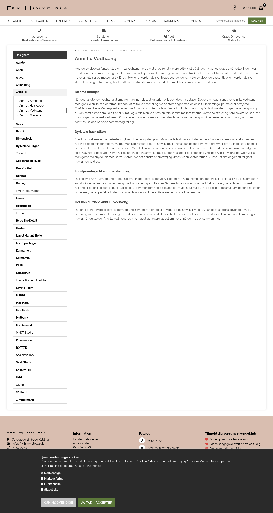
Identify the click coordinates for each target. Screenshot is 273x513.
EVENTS (195, 20)
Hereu (20, 213)
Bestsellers (87, 20)
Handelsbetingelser (86, 439)
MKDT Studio (24, 332)
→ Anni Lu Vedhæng (29, 110)
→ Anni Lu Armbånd (29, 100)
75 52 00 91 (19, 447)
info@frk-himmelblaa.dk (28, 443)
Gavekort (131, 20)
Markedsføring (53, 478)
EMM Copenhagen (28, 190)
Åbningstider (81, 443)
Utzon (20, 384)
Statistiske (51, 489)
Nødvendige (52, 473)
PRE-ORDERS (82, 447)
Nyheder (63, 20)
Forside (83, 51)
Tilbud (110, 20)
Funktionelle (52, 484)
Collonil (21, 153)
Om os (151, 20)
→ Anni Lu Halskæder (30, 105)
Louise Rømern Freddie (31, 280)
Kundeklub (172, 20)
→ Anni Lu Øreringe (28, 115)
